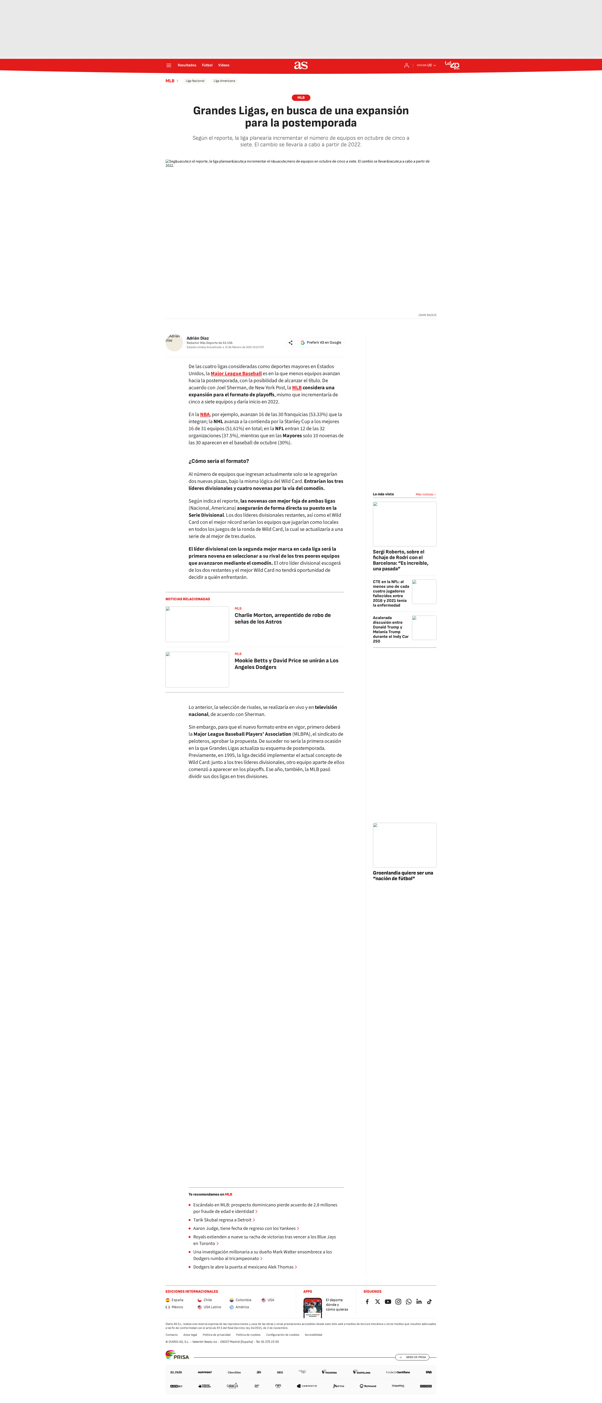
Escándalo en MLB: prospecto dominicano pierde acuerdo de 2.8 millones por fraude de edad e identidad (265, 1208)
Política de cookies (248, 1335)
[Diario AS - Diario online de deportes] (301, 65)
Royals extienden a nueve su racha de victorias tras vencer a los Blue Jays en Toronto (264, 1240)
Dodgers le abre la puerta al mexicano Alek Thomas (243, 1267)
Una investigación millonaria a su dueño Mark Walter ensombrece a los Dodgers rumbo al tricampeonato (262, 1255)
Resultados (187, 65)
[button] (290, 342)
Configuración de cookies (282, 1335)
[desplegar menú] (169, 65)
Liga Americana (224, 81)
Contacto (172, 1335)
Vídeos (224, 65)
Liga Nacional (195, 81)
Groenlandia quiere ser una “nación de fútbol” (403, 876)
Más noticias (425, 494)
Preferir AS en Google (324, 342)
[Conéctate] (406, 65)
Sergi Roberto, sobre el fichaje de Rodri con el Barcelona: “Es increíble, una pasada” (400, 560)
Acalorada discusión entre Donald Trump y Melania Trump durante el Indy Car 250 (391, 629)
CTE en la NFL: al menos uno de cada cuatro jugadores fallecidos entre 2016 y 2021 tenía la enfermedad (391, 593)
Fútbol (207, 65)
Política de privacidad (216, 1335)
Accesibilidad (313, 1335)
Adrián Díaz (198, 338)
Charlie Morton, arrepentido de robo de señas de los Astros (283, 618)
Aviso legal (190, 1335)
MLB (170, 81)
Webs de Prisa (416, 1357)
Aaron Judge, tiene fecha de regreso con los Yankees (244, 1228)
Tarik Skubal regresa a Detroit (222, 1220)
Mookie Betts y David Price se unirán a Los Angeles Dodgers (286, 664)
